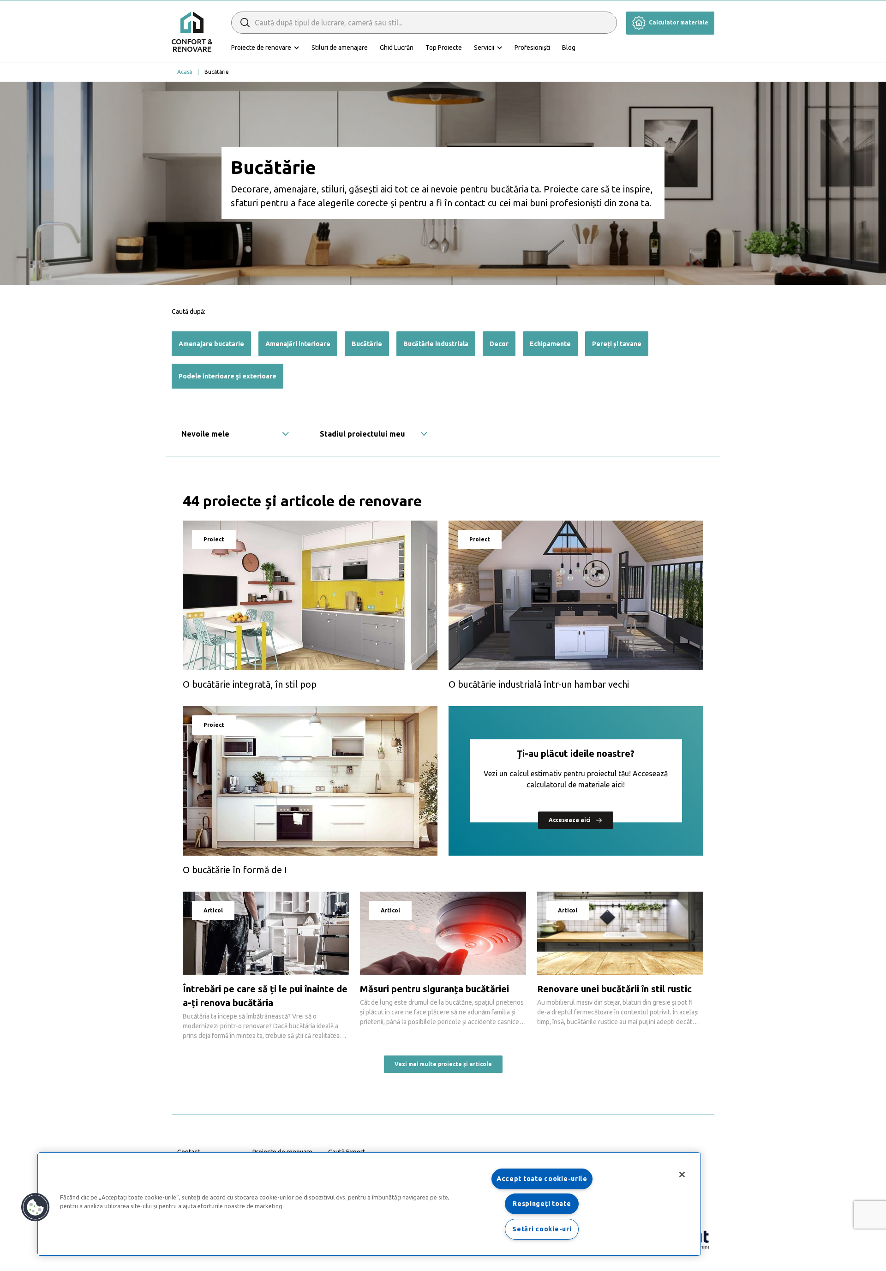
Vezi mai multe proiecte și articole (443, 1064)
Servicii (484, 47)
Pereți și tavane (616, 344)
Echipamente (550, 344)
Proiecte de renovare (261, 47)
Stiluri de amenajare (339, 47)
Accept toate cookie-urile (542, 1178)
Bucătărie (367, 344)
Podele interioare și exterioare (227, 376)
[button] (35, 1207)
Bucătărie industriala (435, 344)
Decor (499, 344)
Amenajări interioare (297, 344)
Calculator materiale (677, 22)
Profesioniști (532, 47)
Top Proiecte (443, 47)
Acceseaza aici (570, 820)
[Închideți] (682, 1174)
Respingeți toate (542, 1203)
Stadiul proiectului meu (362, 434)
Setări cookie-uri (541, 1229)
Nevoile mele (205, 434)
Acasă (184, 72)
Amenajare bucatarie (211, 344)
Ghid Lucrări (396, 47)
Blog (568, 47)
